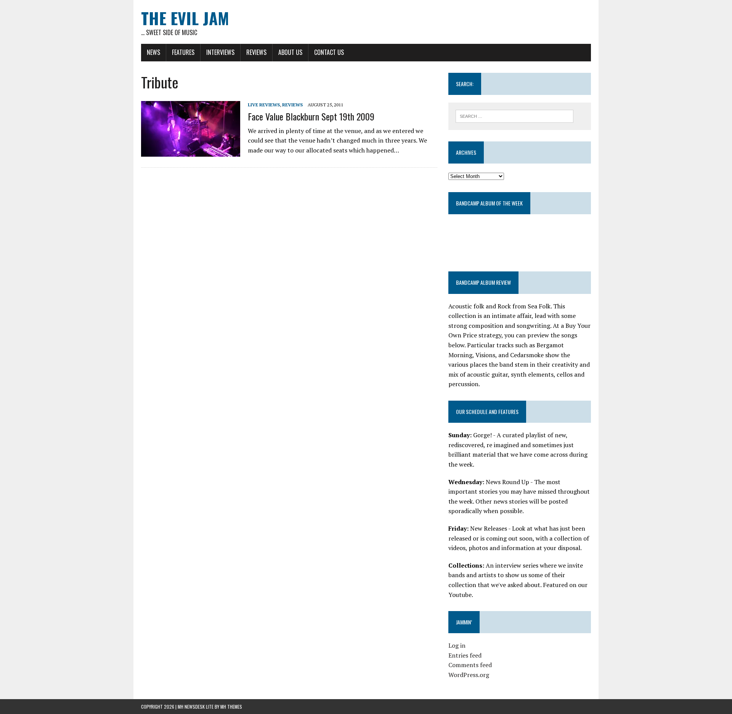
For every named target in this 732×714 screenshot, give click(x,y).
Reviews (256, 52)
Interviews (220, 52)
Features (183, 52)
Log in (457, 645)
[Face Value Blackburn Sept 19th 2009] (190, 152)
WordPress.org (468, 675)
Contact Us (329, 52)
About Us (290, 52)
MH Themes (231, 706)
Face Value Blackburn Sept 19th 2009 (311, 116)
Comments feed (470, 665)
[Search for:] (514, 115)
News (153, 52)
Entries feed (465, 655)
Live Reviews (264, 105)
